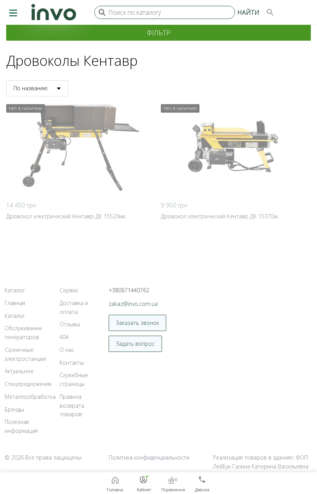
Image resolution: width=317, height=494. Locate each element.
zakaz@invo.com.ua (133, 303)
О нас (67, 349)
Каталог (15, 290)
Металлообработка (30, 396)
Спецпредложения (28, 384)
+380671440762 (129, 290)
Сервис (69, 290)
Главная (15, 303)
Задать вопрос (135, 343)
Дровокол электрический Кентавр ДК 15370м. (220, 216)
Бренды (14, 409)
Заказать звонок (137, 322)
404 (64, 337)
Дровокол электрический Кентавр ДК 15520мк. (66, 216)
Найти (248, 12)
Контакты (72, 362)
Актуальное (19, 371)
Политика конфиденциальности (149, 457)
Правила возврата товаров (72, 405)
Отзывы (70, 324)
